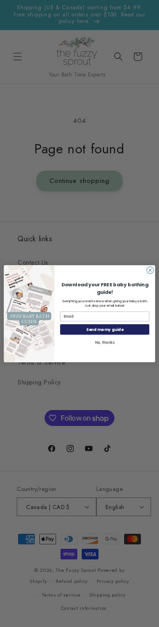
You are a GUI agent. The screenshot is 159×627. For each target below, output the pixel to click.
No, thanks (104, 342)
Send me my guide (104, 329)
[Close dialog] (150, 269)
